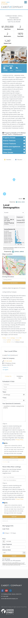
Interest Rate (6, 550)
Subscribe (14, 516)
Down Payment (7, 544)
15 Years (13, 533)
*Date (4, 392)
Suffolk (9, 340)
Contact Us (5, 367)
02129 (8, 342)
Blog (8, 2)
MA (20, 338)
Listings (12, 338)
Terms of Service (5, 461)
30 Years (6, 533)
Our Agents (5, 369)
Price (4, 539)
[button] (2, 54)
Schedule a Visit (20, 377)
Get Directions (14, 283)
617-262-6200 (4, 4)
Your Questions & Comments (11, 403)
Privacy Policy (19, 439)
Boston (17, 340)
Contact (3, 2)
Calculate (14, 556)
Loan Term (5, 529)
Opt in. (5, 443)
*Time (4, 398)
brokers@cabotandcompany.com (9, 598)
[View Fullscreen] (4, 263)
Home (4, 338)
